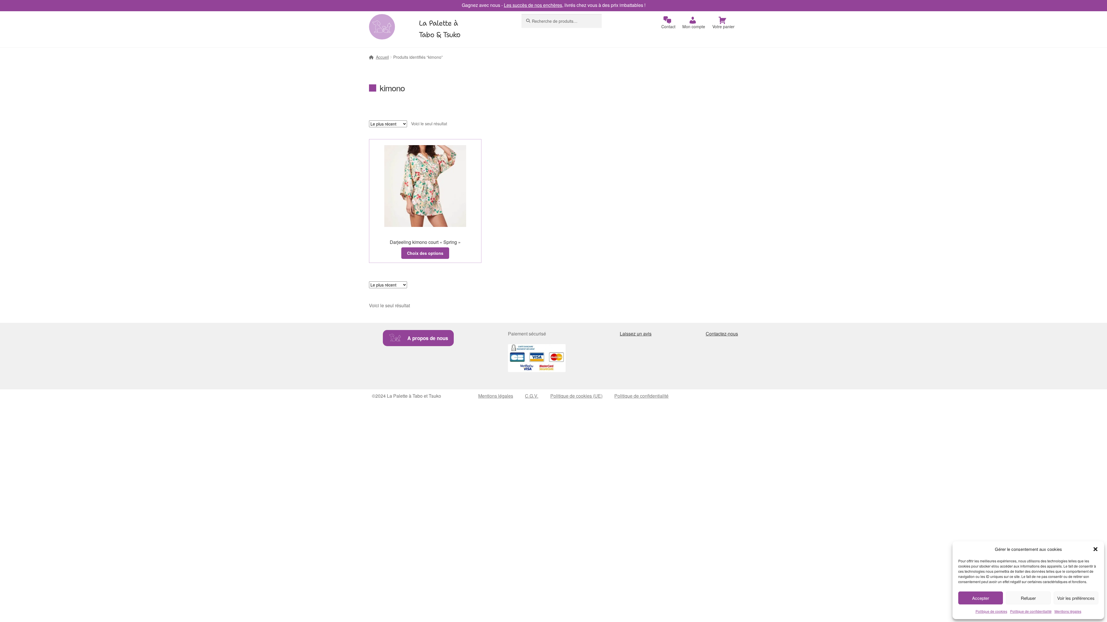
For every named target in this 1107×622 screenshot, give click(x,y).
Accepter (980, 598)
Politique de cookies (991, 611)
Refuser (1028, 598)
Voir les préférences (1076, 598)
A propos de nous (427, 338)
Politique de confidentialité (1031, 611)
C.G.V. (531, 395)
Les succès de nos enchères (533, 5)
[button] (1095, 549)
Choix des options (425, 253)
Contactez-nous (722, 333)
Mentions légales (1068, 611)
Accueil (382, 57)
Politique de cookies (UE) (576, 395)
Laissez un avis (636, 333)
